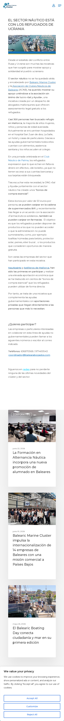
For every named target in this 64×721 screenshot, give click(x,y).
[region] (32, 693)
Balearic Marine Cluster (42, 82)
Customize (32, 706)
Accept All (32, 698)
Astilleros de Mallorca (36, 267)
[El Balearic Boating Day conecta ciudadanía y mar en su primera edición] (32, 621)
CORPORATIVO (21, 414)
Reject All (32, 714)
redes (26, 369)
